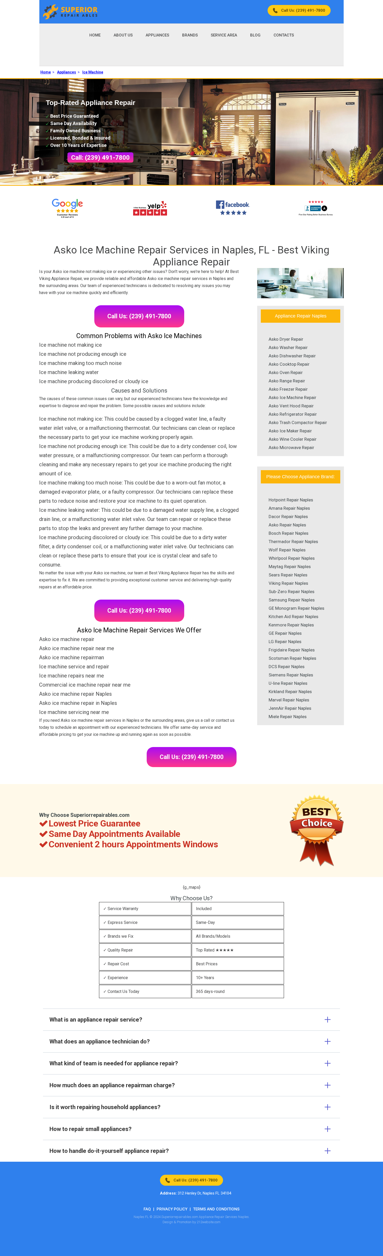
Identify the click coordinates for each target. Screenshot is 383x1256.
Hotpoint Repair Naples (291, 499)
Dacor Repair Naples (288, 516)
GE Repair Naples (285, 633)
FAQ (147, 1209)
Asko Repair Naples (287, 524)
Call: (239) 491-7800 (100, 157)
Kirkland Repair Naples (290, 691)
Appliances (157, 35)
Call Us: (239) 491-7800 (303, 10)
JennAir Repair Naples (290, 708)
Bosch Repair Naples (288, 533)
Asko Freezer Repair (288, 389)
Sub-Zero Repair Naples (291, 591)
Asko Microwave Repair (291, 447)
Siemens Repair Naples (291, 674)
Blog (255, 35)
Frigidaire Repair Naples (292, 649)
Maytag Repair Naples (290, 566)
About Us (123, 35)
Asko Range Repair (287, 380)
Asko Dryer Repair (286, 339)
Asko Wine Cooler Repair (293, 439)
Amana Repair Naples (289, 508)
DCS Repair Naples (287, 666)
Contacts (284, 35)
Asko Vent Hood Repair (291, 405)
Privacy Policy (172, 1209)
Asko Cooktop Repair (289, 364)
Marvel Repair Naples (289, 699)
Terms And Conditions (216, 1209)
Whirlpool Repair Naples (292, 558)
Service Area (224, 35)
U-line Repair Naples (288, 683)
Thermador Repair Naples (293, 541)
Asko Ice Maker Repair (290, 430)
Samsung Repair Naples (292, 599)
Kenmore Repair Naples (291, 624)
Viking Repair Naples (288, 583)
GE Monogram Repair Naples (296, 608)
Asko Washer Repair (288, 347)
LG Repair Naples (285, 641)
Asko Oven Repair (286, 372)
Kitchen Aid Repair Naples (293, 616)
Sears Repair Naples (288, 574)
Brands (190, 35)
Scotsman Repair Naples (292, 658)
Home (95, 35)
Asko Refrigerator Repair (293, 414)
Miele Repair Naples (288, 716)
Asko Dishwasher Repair (292, 355)
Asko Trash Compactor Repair (298, 422)
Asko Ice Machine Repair (292, 397)
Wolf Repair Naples (287, 549)
